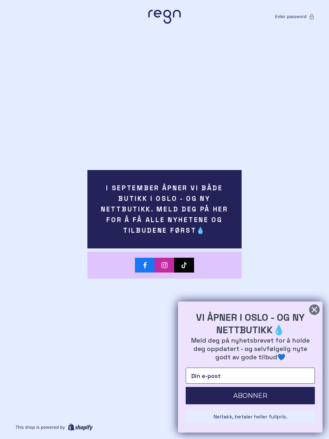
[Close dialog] (314, 309)
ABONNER (250, 395)
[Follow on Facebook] (145, 265)
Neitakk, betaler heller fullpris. (250, 416)
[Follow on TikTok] (184, 265)
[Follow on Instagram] (164, 265)
